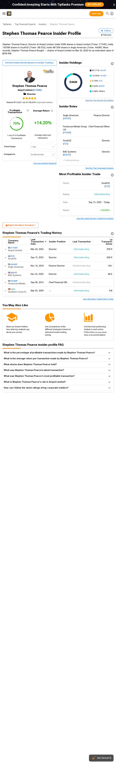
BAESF (102, 86)
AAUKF (103, 70)
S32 (101, 81)
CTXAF (37, 90)
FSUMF (103, 76)
